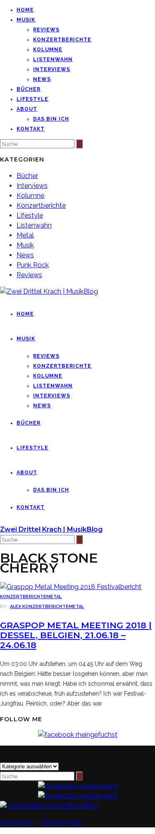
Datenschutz (61, 822)
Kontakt (31, 129)
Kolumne (47, 49)
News (42, 79)
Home (25, 10)
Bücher (29, 89)
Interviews (51, 69)
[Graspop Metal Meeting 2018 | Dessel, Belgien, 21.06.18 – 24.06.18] (70, 587)
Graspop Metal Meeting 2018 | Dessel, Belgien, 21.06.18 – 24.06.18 (76, 635)
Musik (26, 20)
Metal (25, 235)
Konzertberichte (62, 40)
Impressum (17, 822)
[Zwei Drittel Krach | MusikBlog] (49, 806)
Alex (16, 606)
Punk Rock (33, 265)
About (27, 109)
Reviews (46, 30)
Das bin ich (51, 119)
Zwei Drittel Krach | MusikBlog (51, 529)
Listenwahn (53, 59)
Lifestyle (32, 99)
